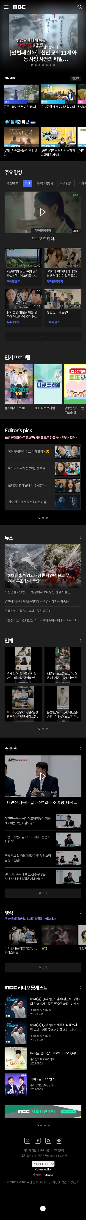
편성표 (75, 78)
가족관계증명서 (45, 183)
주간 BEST (12, 183)
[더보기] (43, 336)
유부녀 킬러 (66, 183)
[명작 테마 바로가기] (80, 910)
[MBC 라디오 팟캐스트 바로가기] (80, 985)
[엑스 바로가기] (27, 1141)
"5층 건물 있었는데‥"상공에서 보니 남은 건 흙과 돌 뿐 (37, 592)
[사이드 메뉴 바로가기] (6, 7)
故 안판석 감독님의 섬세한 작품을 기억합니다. (30, 919)
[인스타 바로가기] (48, 1141)
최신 (27, 183)
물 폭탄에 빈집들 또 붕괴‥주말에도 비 (28, 611)
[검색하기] (80, 7)
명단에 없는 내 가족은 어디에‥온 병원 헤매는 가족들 (37, 602)
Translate (47, 1175)
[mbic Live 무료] (43, 122)
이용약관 (25, 1156)
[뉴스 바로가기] (80, 535)
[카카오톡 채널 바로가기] (59, 1141)
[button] (32, 65)
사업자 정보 (29, 1150)
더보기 (43, 893)
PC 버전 (62, 1156)
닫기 (43, 1208)
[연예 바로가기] (80, 638)
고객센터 (59, 1150)
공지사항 (45, 1150)
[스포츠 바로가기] (80, 746)
